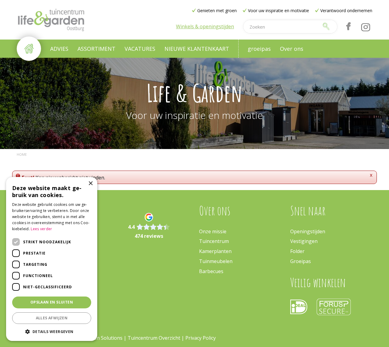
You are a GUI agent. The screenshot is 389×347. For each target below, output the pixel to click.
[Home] (29, 48)
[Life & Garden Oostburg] (51, 20)
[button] (51, 331)
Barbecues (211, 271)
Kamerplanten (215, 251)
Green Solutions (104, 338)
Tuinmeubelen (215, 261)
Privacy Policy (200, 338)
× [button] (90, 183)
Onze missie (212, 231)
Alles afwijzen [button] (52, 318)
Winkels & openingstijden (205, 26)
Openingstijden (307, 231)
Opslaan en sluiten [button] (51, 302)
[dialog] (51, 259)
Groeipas (300, 261)
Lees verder (41, 228)
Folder (297, 251)
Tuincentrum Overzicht (154, 338)
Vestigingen (304, 241)
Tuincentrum (214, 241)
